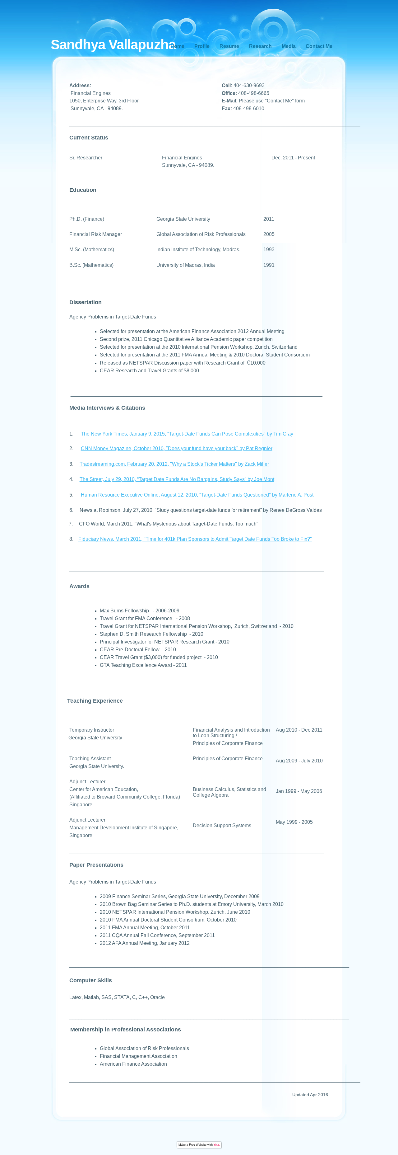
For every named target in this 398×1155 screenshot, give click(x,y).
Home (177, 46)
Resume (229, 46)
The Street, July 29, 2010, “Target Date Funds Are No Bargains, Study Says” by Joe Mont (177, 479)
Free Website (197, 1144)
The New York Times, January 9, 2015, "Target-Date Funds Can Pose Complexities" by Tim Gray (187, 433)
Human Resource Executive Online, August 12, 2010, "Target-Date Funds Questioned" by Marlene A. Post (197, 494)
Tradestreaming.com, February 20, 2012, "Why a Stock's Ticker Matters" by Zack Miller (174, 464)
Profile (202, 46)
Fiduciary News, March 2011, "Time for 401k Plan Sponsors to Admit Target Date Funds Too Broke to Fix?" (195, 539)
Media (289, 46)
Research (260, 46)
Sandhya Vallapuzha (113, 44)
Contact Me (319, 46)
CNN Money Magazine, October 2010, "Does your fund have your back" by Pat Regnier (176, 448)
